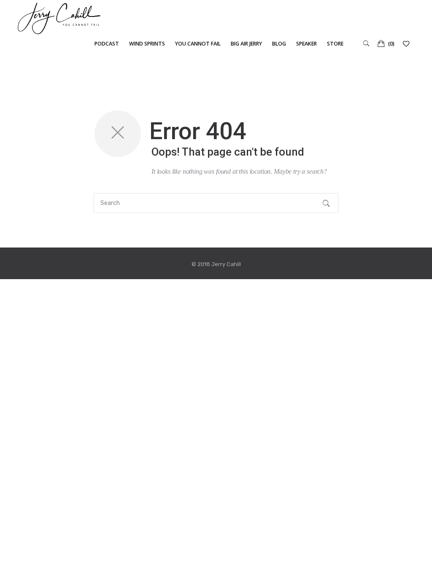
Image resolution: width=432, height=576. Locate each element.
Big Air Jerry (246, 43)
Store (335, 43)
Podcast (106, 43)
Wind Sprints (147, 43)
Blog (279, 43)
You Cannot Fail (198, 43)
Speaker (306, 43)
